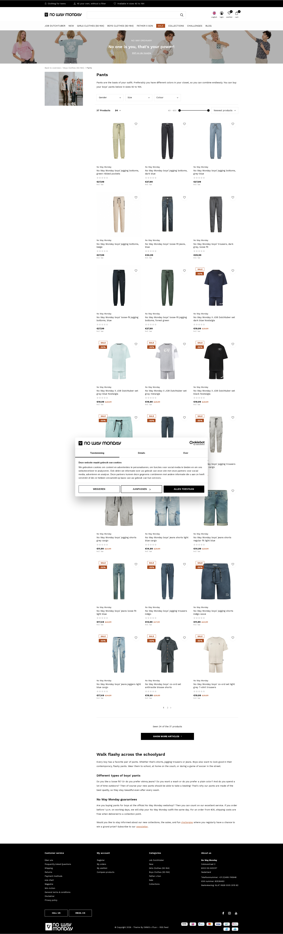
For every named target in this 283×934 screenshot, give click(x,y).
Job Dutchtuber (55, 25)
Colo (159, 97)
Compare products (105, 872)
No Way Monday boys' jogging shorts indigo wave (213, 612)
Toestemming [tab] (97, 453)
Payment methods (53, 876)
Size (130, 97)
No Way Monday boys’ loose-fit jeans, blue (165, 245)
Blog (208, 25)
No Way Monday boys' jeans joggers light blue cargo (119, 686)
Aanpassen (140, 489)
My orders (101, 864)
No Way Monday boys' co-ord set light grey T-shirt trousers (214, 686)
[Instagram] (229, 913)
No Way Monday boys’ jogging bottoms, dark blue (166, 172)
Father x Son (145, 25)
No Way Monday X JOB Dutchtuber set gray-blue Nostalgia (117, 392)
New (71, 25)
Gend (103, 97)
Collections (176, 25)
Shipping (49, 868)
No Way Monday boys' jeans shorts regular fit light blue (212, 539)
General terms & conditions (57, 892)
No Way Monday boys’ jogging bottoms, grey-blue (214, 172)
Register (101, 860)
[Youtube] (236, 913)
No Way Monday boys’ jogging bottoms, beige (118, 245)
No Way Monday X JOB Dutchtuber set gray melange (166, 392)
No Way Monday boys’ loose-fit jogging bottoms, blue (117, 319)
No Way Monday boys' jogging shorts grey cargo (116, 539)
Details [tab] (141, 453)
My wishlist (102, 868)
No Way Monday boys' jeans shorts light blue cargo (166, 539)
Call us (56, 913)
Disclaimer (50, 896)
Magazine (49, 884)
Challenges (194, 25)
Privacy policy (51, 900)
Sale (160, 25)
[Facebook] (223, 913)
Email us (80, 913)
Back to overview (53, 68)
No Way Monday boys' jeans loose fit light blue (116, 612)
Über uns (49, 860)
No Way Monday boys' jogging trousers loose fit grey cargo (214, 465)
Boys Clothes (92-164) (120, 25)
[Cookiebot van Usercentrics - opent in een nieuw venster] (192, 443)
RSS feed (163, 927)
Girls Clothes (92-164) (90, 25)
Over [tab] (185, 453)
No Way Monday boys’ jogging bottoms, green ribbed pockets (118, 172)
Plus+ (154, 927)
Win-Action (50, 888)
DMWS (147, 927)
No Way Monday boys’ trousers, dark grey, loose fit (213, 245)
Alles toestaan (184, 489)
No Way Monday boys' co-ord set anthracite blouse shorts (163, 686)
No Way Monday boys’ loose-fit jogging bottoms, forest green (166, 319)
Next (171, 708)
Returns (48, 872)
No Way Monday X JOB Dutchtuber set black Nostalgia (214, 392)
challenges (187, 822)
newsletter (142, 826)
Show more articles (166, 736)
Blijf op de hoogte (141, 53)
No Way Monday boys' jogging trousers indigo (166, 612)
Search (182, 15)
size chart (49, 880)
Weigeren (99, 489)
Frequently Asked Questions (58, 864)
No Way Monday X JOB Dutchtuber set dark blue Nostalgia (214, 319)
